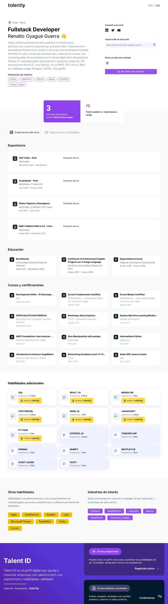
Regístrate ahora (145, 568)
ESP (158, 5)
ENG (150, 5)
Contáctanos (147, 597)
